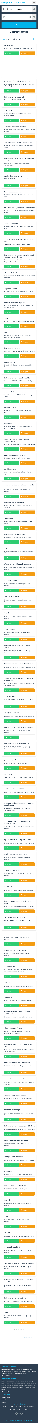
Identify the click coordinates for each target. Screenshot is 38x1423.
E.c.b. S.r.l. (7, 983)
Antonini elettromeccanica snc (15, 392)
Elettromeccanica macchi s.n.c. (15, 503)
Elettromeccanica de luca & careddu (17, 378)
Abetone (13, 1383)
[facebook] (15, 1413)
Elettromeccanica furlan (12, 348)
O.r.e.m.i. (7, 1200)
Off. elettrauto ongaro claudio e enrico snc (19, 208)
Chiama (9, 53)
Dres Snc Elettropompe (12, 1110)
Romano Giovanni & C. (12, 1247)
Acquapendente (6, 1387)
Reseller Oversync (29, 1406)
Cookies (26, 1409)
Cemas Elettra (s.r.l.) (11, 696)
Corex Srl (7, 613)
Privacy (19, 1409)
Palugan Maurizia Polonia (13, 1028)
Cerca (19, 25)
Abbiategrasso (21, 1383)
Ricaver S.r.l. (8, 1233)
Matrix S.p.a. (8, 774)
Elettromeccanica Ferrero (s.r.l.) (15, 1298)
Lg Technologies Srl (10, 760)
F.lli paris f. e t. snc (10, 289)
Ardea (3, 1389)
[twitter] (19, 1413)
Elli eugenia (8, 423)
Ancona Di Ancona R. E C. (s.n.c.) (15, 950)
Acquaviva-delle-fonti (29, 1385)
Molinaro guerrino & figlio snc (14, 303)
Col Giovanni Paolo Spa (12, 870)
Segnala (4, 1402)
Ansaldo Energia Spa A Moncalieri (16, 854)
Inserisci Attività (6, 1397)
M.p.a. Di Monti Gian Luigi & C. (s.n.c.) (17, 840)
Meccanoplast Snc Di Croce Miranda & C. (18, 664)
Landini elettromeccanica (13, 176)
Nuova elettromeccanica (12, 192)
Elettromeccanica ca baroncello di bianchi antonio (19, 159)
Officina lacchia (9, 362)
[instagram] (22, 1413)
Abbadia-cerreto (6, 1381)
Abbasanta (33, 1383)
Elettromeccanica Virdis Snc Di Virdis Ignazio (17, 646)
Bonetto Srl (8, 887)
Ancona (8, 1385)
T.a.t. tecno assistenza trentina (15, 127)
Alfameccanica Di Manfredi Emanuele (17, 564)
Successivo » (28, 1338)
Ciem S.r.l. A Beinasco (11, 597)
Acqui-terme (22, 1387)
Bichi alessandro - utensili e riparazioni (18, 142)
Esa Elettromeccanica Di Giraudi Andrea (18, 1140)
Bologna (28, 1387)
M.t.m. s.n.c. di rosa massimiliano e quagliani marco (16, 440)
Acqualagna (14, 1387)
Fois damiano (8, 46)
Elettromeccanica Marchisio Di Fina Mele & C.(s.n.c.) (19, 1281)
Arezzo (34, 1387)
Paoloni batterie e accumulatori (15, 111)
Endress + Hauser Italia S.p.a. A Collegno (18, 727)
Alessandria (14, 1385)
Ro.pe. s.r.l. (7, 318)
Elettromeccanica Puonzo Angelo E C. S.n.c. (19, 1126)
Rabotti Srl (7, 1216)
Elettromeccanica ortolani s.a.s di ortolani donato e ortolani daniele (19, 256)
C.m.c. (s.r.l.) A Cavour (11, 713)
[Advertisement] (19, 68)
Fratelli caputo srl (10, 408)
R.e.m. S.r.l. (8, 1312)
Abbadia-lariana (6, 1383)
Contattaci (4, 1400)
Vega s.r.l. (7, 332)
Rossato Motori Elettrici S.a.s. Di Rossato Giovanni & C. (18, 679)
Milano (20, 1385)
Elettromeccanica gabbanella (14, 534)
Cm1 (5, 548)
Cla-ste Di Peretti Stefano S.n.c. (15, 1095)
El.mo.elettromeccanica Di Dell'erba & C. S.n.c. (18, 1045)
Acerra (27, 1383)
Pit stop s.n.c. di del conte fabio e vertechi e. (19, 486)
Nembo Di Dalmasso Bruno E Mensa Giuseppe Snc (17, 1013)
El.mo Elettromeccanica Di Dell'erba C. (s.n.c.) (17, 902)
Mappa (25, 53)
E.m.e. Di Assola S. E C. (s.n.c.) (14, 917)
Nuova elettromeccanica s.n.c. (15, 455)
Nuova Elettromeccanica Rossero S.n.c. (18, 1063)
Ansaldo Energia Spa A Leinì (14, 789)
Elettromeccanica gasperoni (14, 97)
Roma (3, 1385)
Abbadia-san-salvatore (26, 1381)
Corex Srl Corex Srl (10, 629)
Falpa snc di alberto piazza (13, 273)
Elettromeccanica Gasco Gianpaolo (16, 743)
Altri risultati (20, 1329)
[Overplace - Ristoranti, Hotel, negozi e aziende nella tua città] (13, 3)
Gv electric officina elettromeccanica (17, 81)
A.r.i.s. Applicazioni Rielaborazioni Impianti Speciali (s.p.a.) (19, 804)
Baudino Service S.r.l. (11, 966)
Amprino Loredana (10, 580)
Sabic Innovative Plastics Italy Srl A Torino (19, 1263)
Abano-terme (15, 1381)
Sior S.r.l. (7, 934)
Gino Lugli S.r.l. (9, 1171)
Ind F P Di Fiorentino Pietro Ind (15, 1185)
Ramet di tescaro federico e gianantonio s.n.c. (18, 240)
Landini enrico (9, 518)
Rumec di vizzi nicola (11, 223)
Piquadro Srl (8, 997)
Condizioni (12, 1409)
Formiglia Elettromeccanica (13, 1157)
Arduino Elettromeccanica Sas (14, 1079)
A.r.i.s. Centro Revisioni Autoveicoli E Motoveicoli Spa (17, 822)
